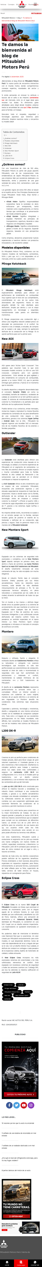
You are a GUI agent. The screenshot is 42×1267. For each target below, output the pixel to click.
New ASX (8, 146)
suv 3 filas (27, 107)
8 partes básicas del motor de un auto (16, 1170)
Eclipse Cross (9, 158)
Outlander (8, 148)
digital (7, 76)
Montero (7, 153)
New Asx (7, 995)
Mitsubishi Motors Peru (11, 992)
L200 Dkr (21, 985)
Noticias (3, 4)
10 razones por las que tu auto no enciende (18, 1123)
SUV (17, 4)
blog (19, 18)
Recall (3, 13)
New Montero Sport (12, 151)
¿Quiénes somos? (10, 138)
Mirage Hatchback (11, 143)
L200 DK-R (8, 155)
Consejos (11, 4)
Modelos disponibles (12, 141)
